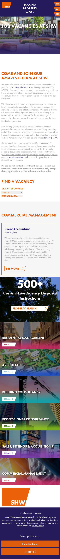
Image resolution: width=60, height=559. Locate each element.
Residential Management (23, 338)
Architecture (13, 365)
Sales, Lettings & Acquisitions (27, 446)
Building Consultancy (21, 392)
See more (12, 268)
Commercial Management (24, 473)
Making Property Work (30, 8)
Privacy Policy (38, 525)
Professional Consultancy (25, 419)
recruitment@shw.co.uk (21, 87)
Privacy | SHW (50, 137)
